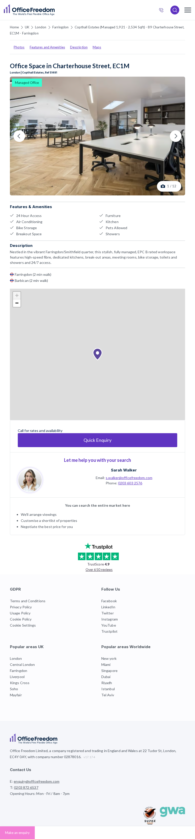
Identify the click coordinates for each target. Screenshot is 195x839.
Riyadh (106, 683)
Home (14, 27)
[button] (97, 354)
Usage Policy (20, 613)
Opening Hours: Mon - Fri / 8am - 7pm (40, 793)
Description (79, 47)
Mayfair (16, 695)
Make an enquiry (17, 833)
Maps (97, 47)
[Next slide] (176, 136)
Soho (14, 689)
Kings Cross (19, 683)
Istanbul (108, 689)
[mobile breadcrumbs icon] (187, 10)
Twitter (107, 613)
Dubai (106, 676)
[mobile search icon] (174, 10)
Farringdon (60, 27)
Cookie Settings (23, 625)
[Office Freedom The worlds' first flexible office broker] (29, 10)
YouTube (108, 625)
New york (109, 658)
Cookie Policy (20, 619)
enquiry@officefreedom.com (36, 781)
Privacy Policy (21, 607)
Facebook (109, 601)
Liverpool (17, 676)
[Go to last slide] (19, 136)
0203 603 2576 (130, 483)
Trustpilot (109, 631)
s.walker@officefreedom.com (129, 478)
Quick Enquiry (97, 440)
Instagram (109, 619)
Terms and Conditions (27, 601)
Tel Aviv (107, 695)
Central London (22, 664)
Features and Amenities (47, 47)
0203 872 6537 (163, 10)
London (40, 27)
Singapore (109, 670)
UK (27, 27)
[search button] (54, 10)
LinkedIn (108, 607)
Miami (106, 664)
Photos (19, 47)
